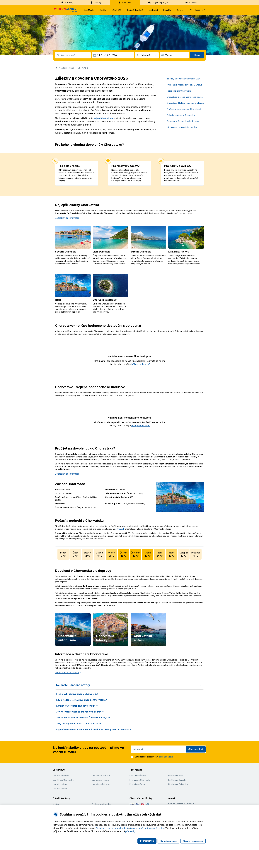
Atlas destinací (68, 68)
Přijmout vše (147, 840)
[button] (129, 685)
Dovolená (126, 2)
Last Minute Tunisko (100, 780)
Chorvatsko (83, 68)
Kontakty (167, 10)
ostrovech (119, 529)
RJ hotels (193, 2)
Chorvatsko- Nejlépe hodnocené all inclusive (185, 103)
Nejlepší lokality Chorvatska (179, 91)
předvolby (130, 831)
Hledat (197, 10)
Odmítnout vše (168, 840)
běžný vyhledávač (140, 364)
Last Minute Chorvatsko (63, 780)
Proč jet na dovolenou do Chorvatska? (184, 109)
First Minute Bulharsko (178, 784)
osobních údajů (166, 757)
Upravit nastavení (193, 840)
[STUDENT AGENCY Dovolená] (65, 10)
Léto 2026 (116, 10)
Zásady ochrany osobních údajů (112, 828)
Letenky (97, 2)
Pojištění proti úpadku (101, 804)
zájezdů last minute (103, 118)
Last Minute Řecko (61, 775)
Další (179, 10)
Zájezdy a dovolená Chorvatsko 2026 (184, 79)
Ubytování (153, 10)
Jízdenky (69, 2)
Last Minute (89, 10)
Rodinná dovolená (135, 10)
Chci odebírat (195, 749)
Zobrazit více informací (67, 218)
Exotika (103, 10)
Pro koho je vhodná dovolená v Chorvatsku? (185, 85)
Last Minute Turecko (101, 775)
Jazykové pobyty (160, 2)
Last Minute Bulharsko (101, 784)
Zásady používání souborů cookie (147, 828)
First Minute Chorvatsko (140, 780)
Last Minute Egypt (61, 784)
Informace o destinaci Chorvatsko (182, 127)
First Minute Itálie (175, 775)
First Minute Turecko (177, 780)
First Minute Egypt (137, 784)
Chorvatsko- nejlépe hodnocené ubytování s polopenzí (185, 97)
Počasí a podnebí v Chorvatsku (181, 115)
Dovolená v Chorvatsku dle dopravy (183, 121)
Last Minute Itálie (60, 788)
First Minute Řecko (138, 775)
